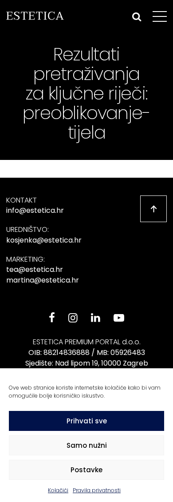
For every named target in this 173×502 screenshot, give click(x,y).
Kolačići (58, 490)
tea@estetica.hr (34, 269)
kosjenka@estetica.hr (44, 240)
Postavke (86, 469)
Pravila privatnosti (97, 490)
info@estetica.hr (35, 210)
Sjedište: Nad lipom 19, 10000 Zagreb (86, 363)
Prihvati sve (87, 421)
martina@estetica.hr (42, 280)
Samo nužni (87, 445)
